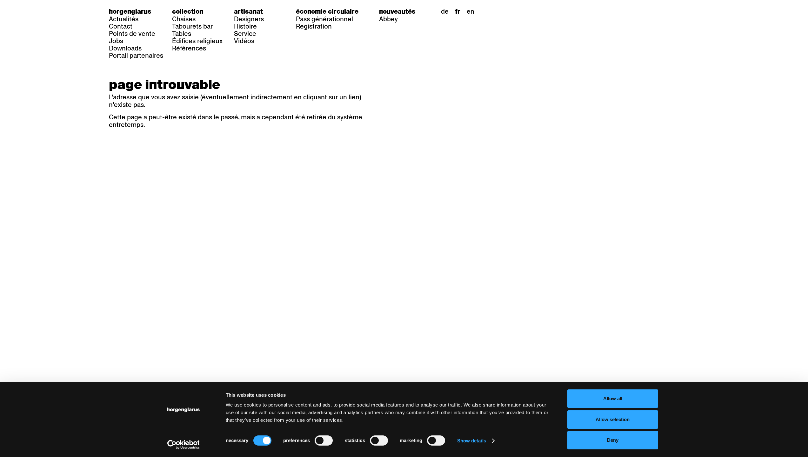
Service (245, 33)
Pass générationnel (324, 19)
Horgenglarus (130, 11)
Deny (612, 440)
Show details (471, 440)
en (470, 11)
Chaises (184, 19)
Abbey (388, 19)
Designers (249, 19)
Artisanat (248, 11)
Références (189, 48)
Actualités (123, 19)
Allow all (612, 398)
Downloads (125, 48)
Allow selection (613, 419)
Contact (120, 26)
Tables (181, 33)
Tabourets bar (192, 26)
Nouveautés (397, 11)
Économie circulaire (327, 11)
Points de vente (132, 33)
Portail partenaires (136, 55)
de (445, 11)
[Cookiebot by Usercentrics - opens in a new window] (183, 444)
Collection (187, 11)
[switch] (324, 440)
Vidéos (244, 41)
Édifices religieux (197, 41)
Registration (314, 26)
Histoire (245, 26)
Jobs (116, 41)
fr (457, 11)
